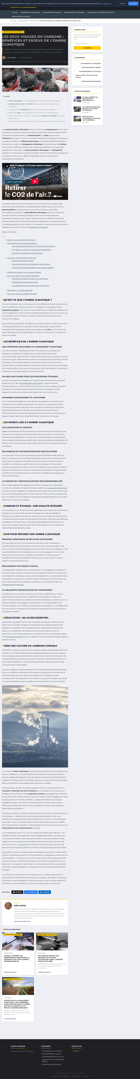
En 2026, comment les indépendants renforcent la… (90, 98)
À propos (54, 1076)
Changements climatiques (30, 12)
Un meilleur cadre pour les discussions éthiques (31, 250)
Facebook (32, 892)
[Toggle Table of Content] (3, 237)
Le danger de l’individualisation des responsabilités (32, 268)
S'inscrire (87, 48)
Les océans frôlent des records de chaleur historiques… (91, 108)
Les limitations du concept (23, 261)
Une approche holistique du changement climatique (33, 246)
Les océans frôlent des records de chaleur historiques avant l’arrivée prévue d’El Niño (50, 958)
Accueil (15, 12)
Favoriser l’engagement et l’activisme (27, 253)
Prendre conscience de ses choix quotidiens (30, 279)
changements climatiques (13, 585)
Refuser (122, 3)
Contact (76, 1051)
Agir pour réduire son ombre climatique (23, 276)
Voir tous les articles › (22, 921)
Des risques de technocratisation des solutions (31, 264)
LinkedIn (46, 892)
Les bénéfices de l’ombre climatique (22, 243)
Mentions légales (64, 1076)
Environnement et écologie (74, 12)
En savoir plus (106, 3)
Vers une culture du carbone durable (22, 294)
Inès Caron (20, 906)
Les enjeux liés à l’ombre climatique (21, 258)
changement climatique (38, 227)
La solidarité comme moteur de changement (30, 286)
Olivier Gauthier (10, 1018)
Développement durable (52, 12)
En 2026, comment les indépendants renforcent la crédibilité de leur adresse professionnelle (17, 958)
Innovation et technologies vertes (100, 12)
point (22, 844)
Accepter (133, 3)
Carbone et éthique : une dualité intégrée (24, 272)
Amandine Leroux (10, 972)
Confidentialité (75, 1076)
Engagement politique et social (25, 282)
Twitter (19, 892)
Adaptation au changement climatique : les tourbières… (91, 118)
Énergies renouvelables (21, 16)
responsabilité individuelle (31, 383)
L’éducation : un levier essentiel (19, 290)
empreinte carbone (10, 310)
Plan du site (85, 1076)
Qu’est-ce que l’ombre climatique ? (21, 240)
